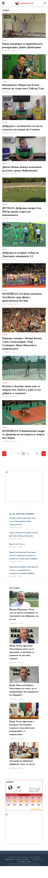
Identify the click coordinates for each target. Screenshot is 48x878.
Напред (44, 453)
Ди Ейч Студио (25, 861)
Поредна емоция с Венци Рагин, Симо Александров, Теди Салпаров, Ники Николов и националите (22, 343)
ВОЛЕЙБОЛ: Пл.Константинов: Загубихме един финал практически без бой (22, 297)
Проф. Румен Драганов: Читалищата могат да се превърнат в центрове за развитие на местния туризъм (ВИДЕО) (23, 555)
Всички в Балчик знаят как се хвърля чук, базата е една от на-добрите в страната (21, 390)
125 (28, 453)
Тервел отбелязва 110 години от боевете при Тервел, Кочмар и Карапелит (23, 534)
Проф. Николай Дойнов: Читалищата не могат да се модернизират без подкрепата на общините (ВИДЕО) (23, 570)
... (14, 453)
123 (18, 453)
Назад (4, 453)
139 (41, 453)
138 (36, 453)
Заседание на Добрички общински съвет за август (22, 762)
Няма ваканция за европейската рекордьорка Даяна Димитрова (22, 45)
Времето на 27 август (17, 544)
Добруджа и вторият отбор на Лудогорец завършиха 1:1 (20, 254)
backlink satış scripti (24, 506)
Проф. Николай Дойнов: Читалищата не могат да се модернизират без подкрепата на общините (24, 690)
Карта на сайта (22, 859)
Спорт (4, 40)
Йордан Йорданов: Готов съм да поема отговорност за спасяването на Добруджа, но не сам (24, 614)
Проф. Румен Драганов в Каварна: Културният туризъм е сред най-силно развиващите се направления (22, 728)
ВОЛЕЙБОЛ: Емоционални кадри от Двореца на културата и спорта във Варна (23, 434)
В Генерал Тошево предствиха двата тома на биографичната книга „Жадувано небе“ (22, 521)
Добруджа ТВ (10, 859)
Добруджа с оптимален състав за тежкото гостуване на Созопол (22, 127)
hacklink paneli (24, 503)
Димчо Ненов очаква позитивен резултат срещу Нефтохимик (22, 168)
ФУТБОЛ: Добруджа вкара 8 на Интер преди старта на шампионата (21, 211)
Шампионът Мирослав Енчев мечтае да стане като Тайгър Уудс (23, 86)
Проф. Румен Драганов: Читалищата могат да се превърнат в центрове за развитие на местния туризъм (21, 652)
